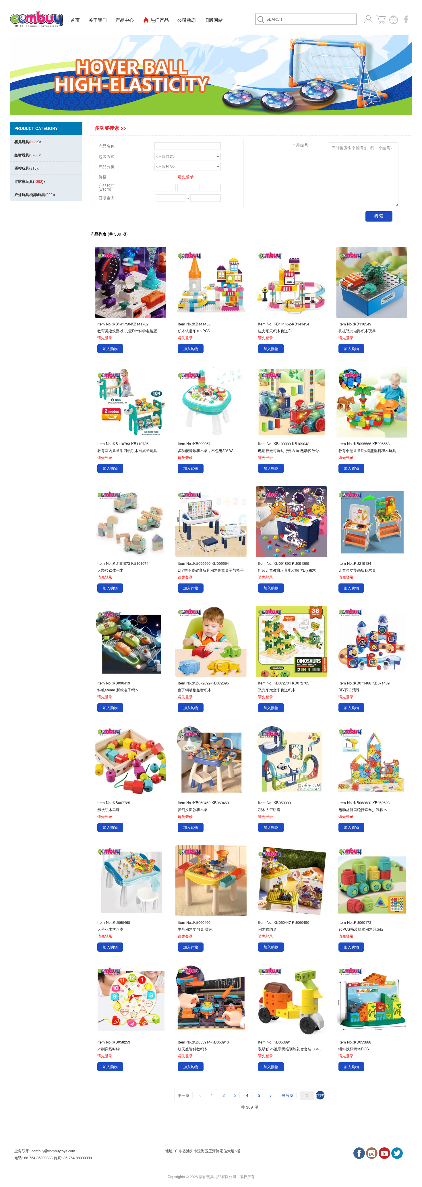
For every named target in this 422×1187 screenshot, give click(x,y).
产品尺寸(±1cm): (106, 187)
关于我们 (97, 20)
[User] (368, 19)
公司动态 (186, 20)
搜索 (379, 216)
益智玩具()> (28, 155)
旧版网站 (213, 20)
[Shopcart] (381, 19)
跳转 (320, 1095)
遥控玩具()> (27, 168)
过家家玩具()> (30, 181)
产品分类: (107, 166)
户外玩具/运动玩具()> (35, 194)
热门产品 (159, 20)
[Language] (393, 19)
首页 (75, 20)
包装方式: (107, 156)
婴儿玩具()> (28, 141)
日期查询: (107, 198)
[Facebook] (406, 19)
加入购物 (110, 348)
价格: (103, 176)
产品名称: (107, 146)
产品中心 (124, 20)
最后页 (287, 1095)
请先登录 (186, 176)
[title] (359, 1153)
